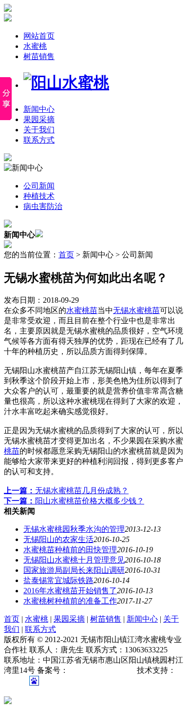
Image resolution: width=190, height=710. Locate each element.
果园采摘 (39, 119)
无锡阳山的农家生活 (58, 539)
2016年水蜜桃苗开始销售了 (70, 590)
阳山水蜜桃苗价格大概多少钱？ (74, 501)
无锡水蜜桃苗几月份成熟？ (66, 490)
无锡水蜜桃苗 (136, 310)
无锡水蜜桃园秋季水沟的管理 (74, 529)
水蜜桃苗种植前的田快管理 (70, 549)
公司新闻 (39, 186)
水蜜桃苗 (81, 310)
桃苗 (11, 451)
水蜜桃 (35, 46)
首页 (66, 255)
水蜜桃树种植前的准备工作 (70, 601)
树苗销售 (39, 56)
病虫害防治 (42, 206)
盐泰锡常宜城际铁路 (58, 580)
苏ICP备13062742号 (101, 670)
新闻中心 (39, 109)
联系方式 (39, 140)
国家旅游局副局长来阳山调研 (74, 570)
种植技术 (39, 196)
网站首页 (39, 36)
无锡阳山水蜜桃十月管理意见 (74, 560)
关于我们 (39, 129)
